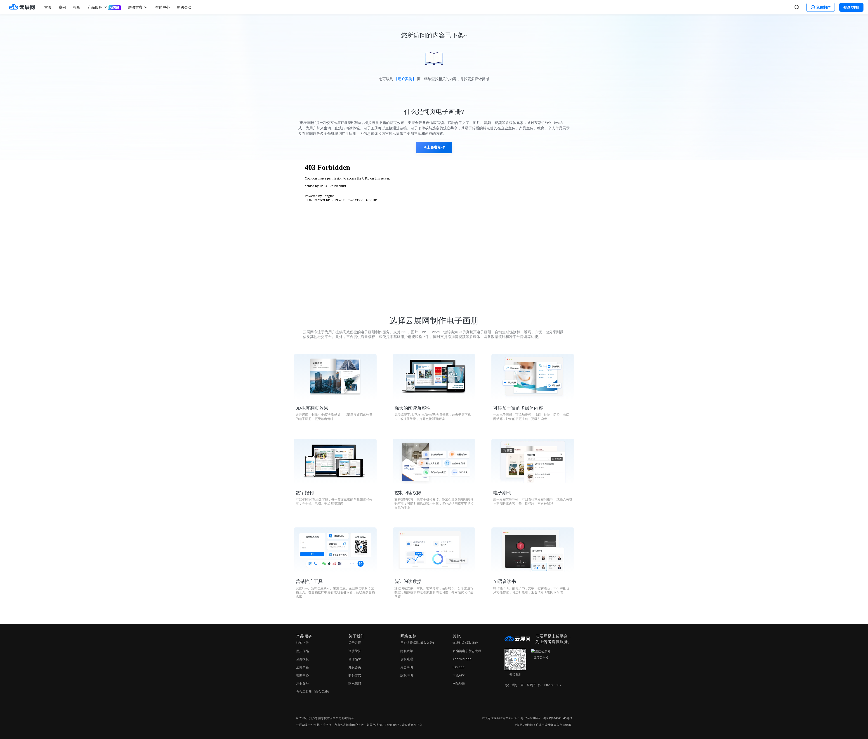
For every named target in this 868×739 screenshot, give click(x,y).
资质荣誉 (354, 651)
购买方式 (354, 675)
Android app (462, 659)
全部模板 (302, 659)
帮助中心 (162, 7)
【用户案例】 (405, 79)
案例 (62, 7)
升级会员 (354, 667)
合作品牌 (354, 659)
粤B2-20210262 (530, 718)
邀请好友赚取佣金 (465, 643)
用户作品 (302, 651)
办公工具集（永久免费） (313, 691)
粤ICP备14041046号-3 (557, 718)
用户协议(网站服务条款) (417, 643)
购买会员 (184, 7)
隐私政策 (406, 651)
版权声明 (406, 675)
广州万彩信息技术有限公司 (324, 718)
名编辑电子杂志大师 (467, 651)
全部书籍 (302, 667)
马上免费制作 (434, 147)
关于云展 (354, 643)
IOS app (459, 667)
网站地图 (459, 683)
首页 (48, 7)
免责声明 (406, 667)
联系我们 (354, 683)
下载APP (459, 675)
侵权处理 (406, 659)
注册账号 (302, 683)
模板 (76, 7)
